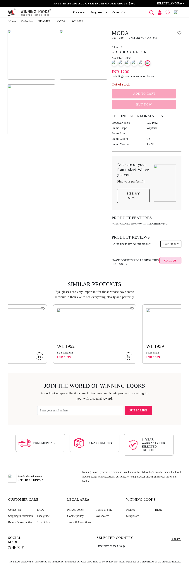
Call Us (170, 260)
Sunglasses (97, 12)
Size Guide (43, 522)
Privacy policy (75, 509)
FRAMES (44, 21)
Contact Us (119, 12)
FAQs (40, 509)
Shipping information (20, 515)
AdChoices (102, 515)
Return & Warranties (20, 522)
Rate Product (170, 243)
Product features (132, 217)
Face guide (43, 515)
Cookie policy (75, 515)
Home (12, 21)
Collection (27, 21)
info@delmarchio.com (30, 476)
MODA (61, 21)
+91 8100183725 (31, 480)
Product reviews (131, 237)
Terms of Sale (104, 509)
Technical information (138, 116)
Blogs (158, 509)
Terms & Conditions (79, 522)
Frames (77, 12)
